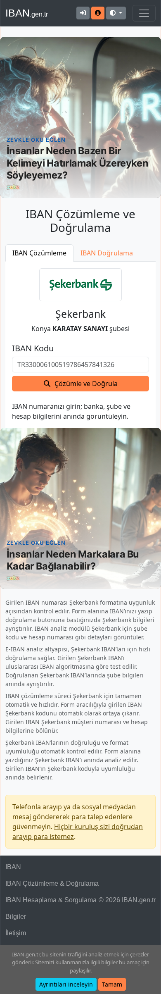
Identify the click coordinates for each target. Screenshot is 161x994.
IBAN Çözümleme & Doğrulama (52, 883)
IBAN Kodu (33, 348)
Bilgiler (15, 916)
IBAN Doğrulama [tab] (106, 252)
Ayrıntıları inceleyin (66, 984)
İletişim (15, 933)
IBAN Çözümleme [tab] (39, 252)
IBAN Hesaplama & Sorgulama (51, 899)
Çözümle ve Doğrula (86, 383)
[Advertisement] (80, 117)
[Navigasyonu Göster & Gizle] (144, 13)
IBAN (26, 13)
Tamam (112, 984)
